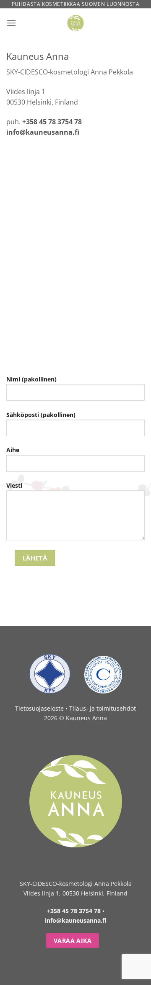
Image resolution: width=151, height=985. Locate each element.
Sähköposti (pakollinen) (41, 415)
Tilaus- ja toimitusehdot (102, 708)
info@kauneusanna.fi (42, 132)
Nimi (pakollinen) (31, 379)
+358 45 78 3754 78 (52, 121)
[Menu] (11, 23)
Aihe (12, 450)
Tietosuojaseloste (39, 708)
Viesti (14, 485)
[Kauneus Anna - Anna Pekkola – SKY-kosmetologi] (75, 23)
